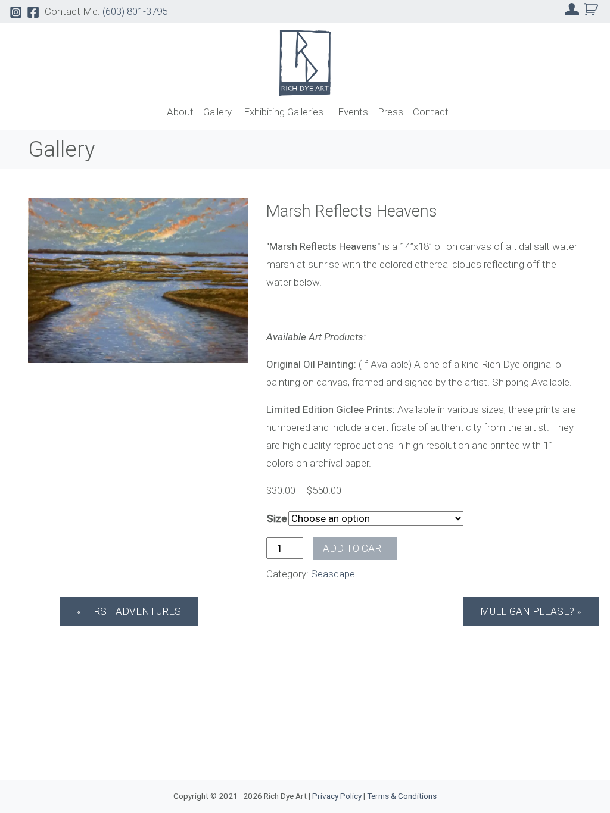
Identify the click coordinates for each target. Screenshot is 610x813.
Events (353, 112)
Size (277, 518)
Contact (431, 112)
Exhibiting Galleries (283, 112)
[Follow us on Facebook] (33, 11)
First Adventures (133, 611)
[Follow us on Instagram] (16, 11)
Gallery (217, 112)
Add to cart (355, 548)
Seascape (333, 574)
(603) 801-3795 (134, 11)
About (180, 112)
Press (390, 112)
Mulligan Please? (527, 611)
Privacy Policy (337, 796)
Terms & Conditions (402, 796)
